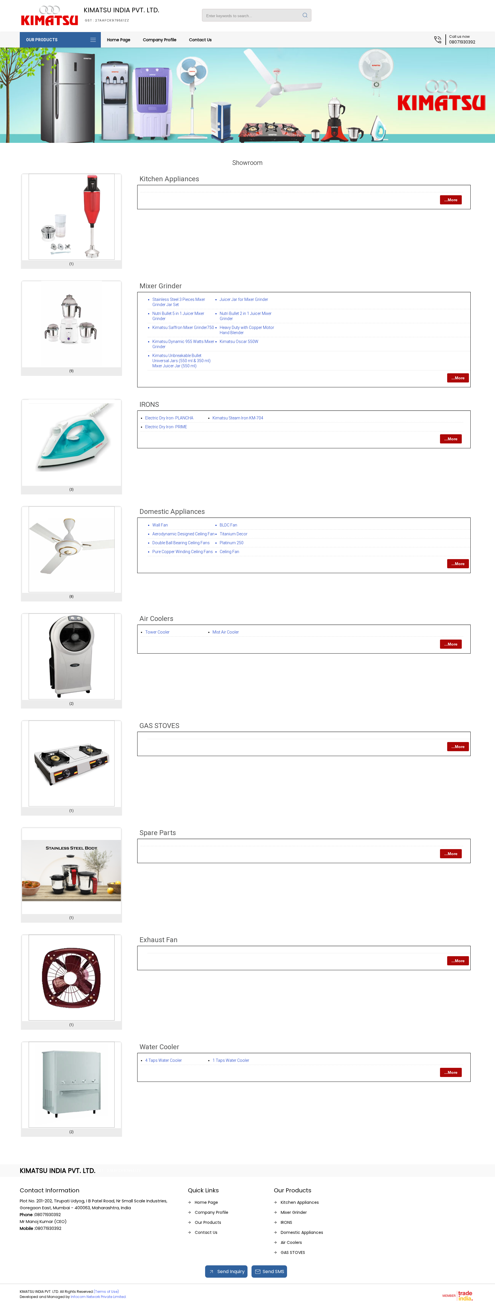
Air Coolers (156, 619)
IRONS (149, 405)
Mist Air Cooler (226, 632)
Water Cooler (159, 1047)
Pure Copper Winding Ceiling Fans (182, 551)
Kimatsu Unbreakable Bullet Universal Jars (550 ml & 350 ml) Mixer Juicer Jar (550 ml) (181, 360)
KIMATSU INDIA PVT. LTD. (121, 14)
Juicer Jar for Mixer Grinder (244, 299)
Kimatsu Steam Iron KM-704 (238, 418)
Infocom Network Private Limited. (99, 1296)
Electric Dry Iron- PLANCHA (169, 418)
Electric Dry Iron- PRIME (166, 427)
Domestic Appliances (172, 512)
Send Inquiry (230, 1271)
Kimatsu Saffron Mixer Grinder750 (183, 327)
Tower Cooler (157, 632)
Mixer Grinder (161, 286)
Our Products (42, 40)
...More (450, 200)
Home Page (118, 40)
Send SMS (273, 1271)
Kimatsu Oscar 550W (239, 341)
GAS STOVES (159, 726)
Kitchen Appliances (169, 179)
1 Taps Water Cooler (231, 1060)
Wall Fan (160, 525)
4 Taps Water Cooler (163, 1060)
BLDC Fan (228, 525)
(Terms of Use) (106, 1291)
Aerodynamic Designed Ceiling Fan (183, 534)
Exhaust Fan (159, 940)
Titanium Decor (233, 534)
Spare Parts (158, 833)
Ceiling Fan (229, 551)
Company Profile (159, 40)
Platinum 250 (231, 542)
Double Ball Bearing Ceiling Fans (181, 542)
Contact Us (200, 40)
